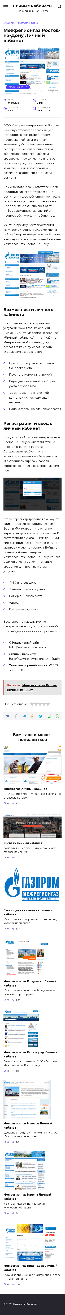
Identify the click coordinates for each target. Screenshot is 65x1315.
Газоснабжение (18, 87)
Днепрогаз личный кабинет (25, 789)
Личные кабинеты (33, 5)
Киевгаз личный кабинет (22, 843)
